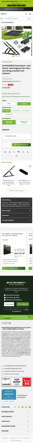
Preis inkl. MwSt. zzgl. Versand (11, 93)
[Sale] (16, 3)
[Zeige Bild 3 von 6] (16, 56)
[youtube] (23, 407)
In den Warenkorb (22, 145)
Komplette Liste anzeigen (16, 190)
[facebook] (15, 407)
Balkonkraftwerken (16, 338)
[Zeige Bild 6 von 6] (20, 56)
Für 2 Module (16, 111)
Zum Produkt (14, 268)
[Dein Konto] (26, 14)
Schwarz (24, 104)
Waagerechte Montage (24, 122)
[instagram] (19, 407)
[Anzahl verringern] (3, 144)
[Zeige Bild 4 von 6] (17, 56)
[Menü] (1, 18)
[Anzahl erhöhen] (9, 144)
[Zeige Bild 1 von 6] (13, 56)
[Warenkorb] (30, 14)
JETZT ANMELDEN (22, 304)
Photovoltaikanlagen (23, 352)
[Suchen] (28, 18)
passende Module (10, 136)
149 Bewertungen (7, 79)
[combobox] (15, 18)
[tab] (16, 202)
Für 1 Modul (6, 111)
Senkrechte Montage (9, 122)
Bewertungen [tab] (6, 210)
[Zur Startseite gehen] (3, 14)
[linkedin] (26, 407)
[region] (16, 9)
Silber (9, 103)
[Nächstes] (30, 41)
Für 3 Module (26, 111)
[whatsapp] (30, 407)
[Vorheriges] (2, 41)
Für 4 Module (9, 114)
